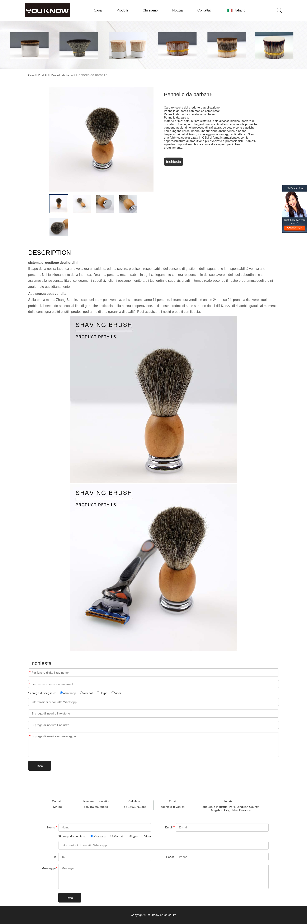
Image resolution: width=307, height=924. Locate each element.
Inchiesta (173, 162)
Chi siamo (150, 10)
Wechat (88, 693)
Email (29, 684)
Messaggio (49, 868)
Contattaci (204, 10)
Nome (52, 827)
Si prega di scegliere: (42, 693)
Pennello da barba (62, 75)
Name (29, 672)
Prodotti (122, 10)
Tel (55, 856)
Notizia (177, 10)
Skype (103, 693)
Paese (170, 856)
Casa (98, 10)
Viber (117, 693)
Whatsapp (69, 693)
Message (29, 736)
